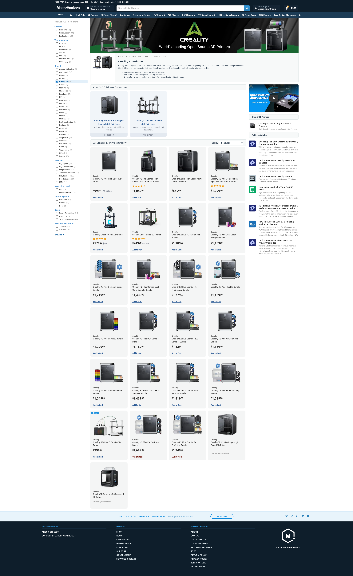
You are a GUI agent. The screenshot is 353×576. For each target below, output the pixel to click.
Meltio (63, 113)
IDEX (63, 182)
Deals (57, 210)
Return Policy (199, 555)
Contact (195, 536)
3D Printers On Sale (68, 219)
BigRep (63, 75)
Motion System (61, 196)
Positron (64, 125)
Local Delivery (199, 543)
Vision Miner (65, 150)
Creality (146, 56)
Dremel (63, 85)
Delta (62, 206)
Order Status (198, 539)
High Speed (65, 163)
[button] (99, 8)
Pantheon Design (67, 122)
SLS (62, 53)
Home (120, 56)
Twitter (286, 516)
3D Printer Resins (249, 15)
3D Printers (93, 15)
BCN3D (63, 78)
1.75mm (64, 227)
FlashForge (65, 91)
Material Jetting (66, 59)
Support (121, 551)
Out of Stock (137, 457)
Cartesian (65, 200)
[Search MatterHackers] (247, 8)
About (194, 532)
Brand (57, 66)
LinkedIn (297, 516)
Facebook (281, 516)
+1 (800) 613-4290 (122, 2)
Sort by (215, 143)
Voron (63, 147)
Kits (62, 189)
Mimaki (63, 116)
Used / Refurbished (68, 213)
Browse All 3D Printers (66, 22)
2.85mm (64, 230)
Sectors (58, 26)
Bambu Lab (125, 15)
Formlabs (65, 94)
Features (58, 160)
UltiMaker (65, 144)
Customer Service (107, 2)
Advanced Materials (69, 173)
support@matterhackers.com (59, 536)
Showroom (122, 539)
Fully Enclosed (66, 176)
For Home (65, 30)
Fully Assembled (68, 192)
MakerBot (64, 110)
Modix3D (64, 119)
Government (123, 555)
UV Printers (65, 62)
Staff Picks (80, 15)
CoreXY (64, 203)
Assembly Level (62, 186)
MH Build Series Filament (228, 15)
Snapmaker (65, 138)
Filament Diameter (64, 223)
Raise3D (64, 134)
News (119, 536)
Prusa (63, 128)
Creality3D (65, 82)
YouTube (308, 516)
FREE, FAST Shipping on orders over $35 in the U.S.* (75, 2)
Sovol (63, 141)
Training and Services (141, 15)
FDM (63, 46)
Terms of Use (198, 563)
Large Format (66, 170)
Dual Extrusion (66, 179)
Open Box (64, 216)
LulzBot (63, 103)
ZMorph (63, 153)
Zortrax (64, 156)
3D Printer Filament (109, 15)
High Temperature (67, 166)
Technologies (61, 40)
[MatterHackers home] (68, 8)
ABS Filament (173, 15)
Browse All (59, 235)
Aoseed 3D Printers (68, 69)
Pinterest (302, 516)
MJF (62, 56)
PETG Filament (188, 15)
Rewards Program (201, 547)
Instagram (292, 516)
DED (62, 43)
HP (62, 97)
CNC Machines (265, 15)
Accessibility (198, 566)
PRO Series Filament (206, 15)
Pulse (63, 131)
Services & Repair (126, 559)
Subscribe (222, 516)
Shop (119, 532)
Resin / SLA (65, 49)
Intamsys (64, 100)
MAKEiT (64, 106)
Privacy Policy (199, 559)
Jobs (193, 551)
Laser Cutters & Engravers (285, 15)
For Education (66, 33)
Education (122, 547)
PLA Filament (159, 15)
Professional (124, 543)
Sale (71, 15)
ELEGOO (64, 88)
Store (128, 56)
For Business (66, 36)
